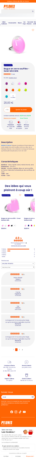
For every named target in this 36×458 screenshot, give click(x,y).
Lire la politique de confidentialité (10, 442)
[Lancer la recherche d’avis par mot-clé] (33, 267)
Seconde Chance (30, 23)
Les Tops (24, 23)
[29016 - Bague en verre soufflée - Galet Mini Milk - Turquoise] (6, 96)
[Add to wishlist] (33, 30)
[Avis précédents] (13, 349)
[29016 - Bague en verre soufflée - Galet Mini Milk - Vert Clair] (25, 90)
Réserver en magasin (10, 118)
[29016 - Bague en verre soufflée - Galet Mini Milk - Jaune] (19, 90)
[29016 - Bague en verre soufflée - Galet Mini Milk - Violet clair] (6, 83)
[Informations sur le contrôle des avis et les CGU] (26, 243)
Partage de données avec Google (11, 449)
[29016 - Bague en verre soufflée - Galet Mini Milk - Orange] (13, 90)
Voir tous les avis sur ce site (18, 245)
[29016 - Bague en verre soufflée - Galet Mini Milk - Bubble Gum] (19, 83)
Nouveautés (12, 23)
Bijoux (20, 23)
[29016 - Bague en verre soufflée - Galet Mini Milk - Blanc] (13, 83)
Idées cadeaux (4, 23)
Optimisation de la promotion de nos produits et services (16, 447)
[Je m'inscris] (33, 397)
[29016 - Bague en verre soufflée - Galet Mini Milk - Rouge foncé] (6, 90)
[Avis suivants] (22, 349)
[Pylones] (9, 7)
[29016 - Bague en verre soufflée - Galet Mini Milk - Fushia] (25, 83)
